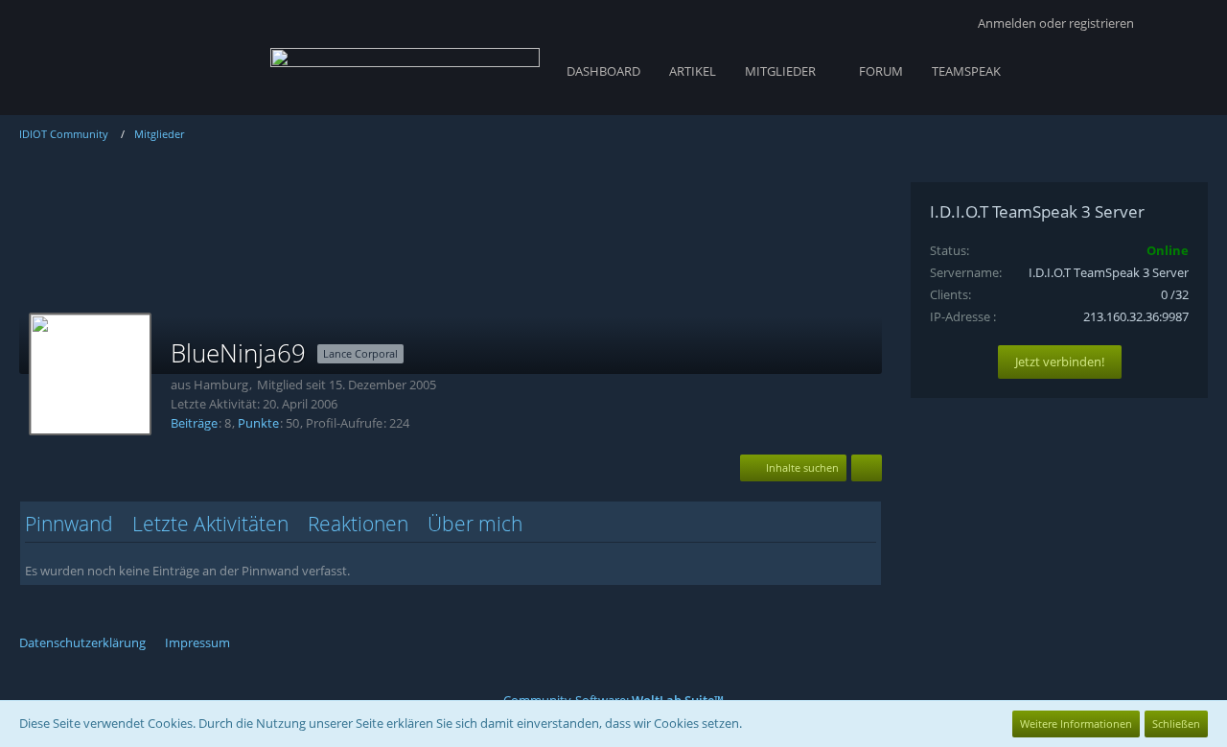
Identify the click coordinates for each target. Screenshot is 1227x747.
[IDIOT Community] (405, 67)
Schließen (1176, 723)
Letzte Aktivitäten (210, 523)
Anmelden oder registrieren (1056, 23)
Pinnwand (69, 523)
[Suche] (1178, 24)
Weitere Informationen (1076, 723)
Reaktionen (358, 523)
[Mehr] (866, 468)
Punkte (258, 423)
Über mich (475, 523)
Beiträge (194, 423)
